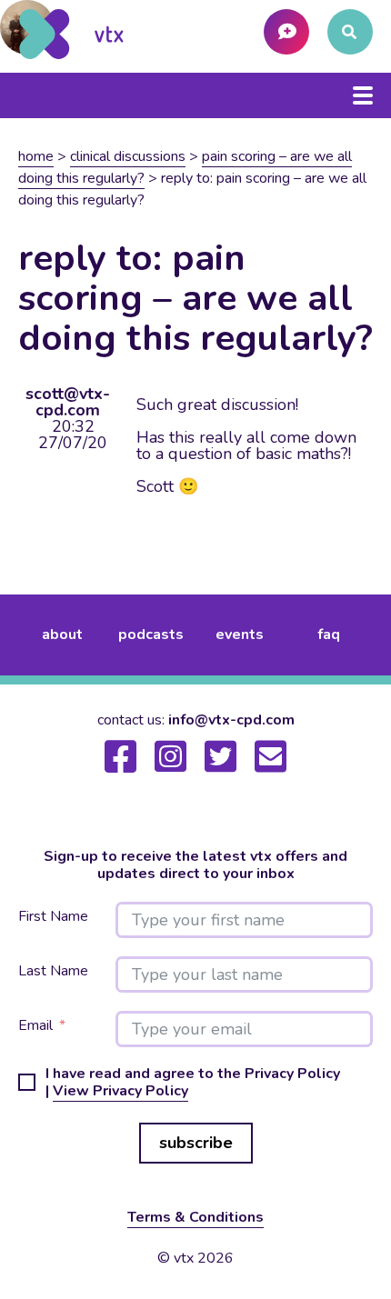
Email (35, 1025)
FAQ (328, 635)
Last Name (53, 971)
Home (36, 156)
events (240, 635)
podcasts (151, 635)
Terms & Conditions (195, 1217)
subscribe (196, 1143)
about (62, 635)
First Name (53, 916)
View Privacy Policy (120, 1091)
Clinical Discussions (127, 156)
